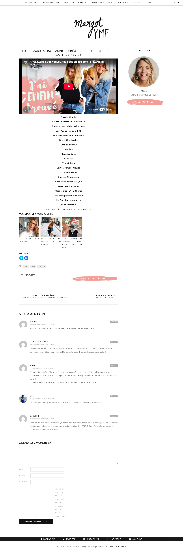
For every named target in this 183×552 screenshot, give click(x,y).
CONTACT (149, 3)
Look (33, 266)
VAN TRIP (121, 3)
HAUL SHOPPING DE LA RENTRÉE (29, 240)
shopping (41, 266)
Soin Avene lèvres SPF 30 (68, 131)
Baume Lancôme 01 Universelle (68, 122)
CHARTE (136, 3)
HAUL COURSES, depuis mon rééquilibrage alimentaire (45, 297)
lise (32, 396)
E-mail (22, 475)
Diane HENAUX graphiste (115, 547)
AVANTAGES (30, 3)
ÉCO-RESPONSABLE (50, 3)
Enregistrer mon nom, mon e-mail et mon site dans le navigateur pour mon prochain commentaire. (60, 502)
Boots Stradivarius (68, 140)
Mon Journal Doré (40, 342)
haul (26, 266)
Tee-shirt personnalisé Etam (68, 196)
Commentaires (27, 275)
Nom (22, 469)
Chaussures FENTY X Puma (68, 191)
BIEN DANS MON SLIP (74, 3)
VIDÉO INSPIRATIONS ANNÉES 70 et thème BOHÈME (51, 241)
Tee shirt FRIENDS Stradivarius (69, 135)
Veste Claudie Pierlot (69, 186)
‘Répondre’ (114, 321)
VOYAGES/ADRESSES (100, 3)
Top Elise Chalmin (68, 172)
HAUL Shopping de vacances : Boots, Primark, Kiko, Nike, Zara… (72, 243)
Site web (23, 482)
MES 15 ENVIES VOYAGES (105, 297)
